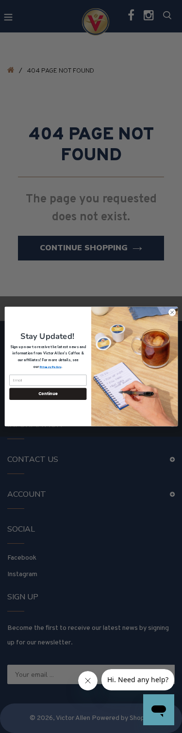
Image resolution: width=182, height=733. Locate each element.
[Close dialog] (172, 312)
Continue (47, 394)
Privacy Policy (50, 367)
